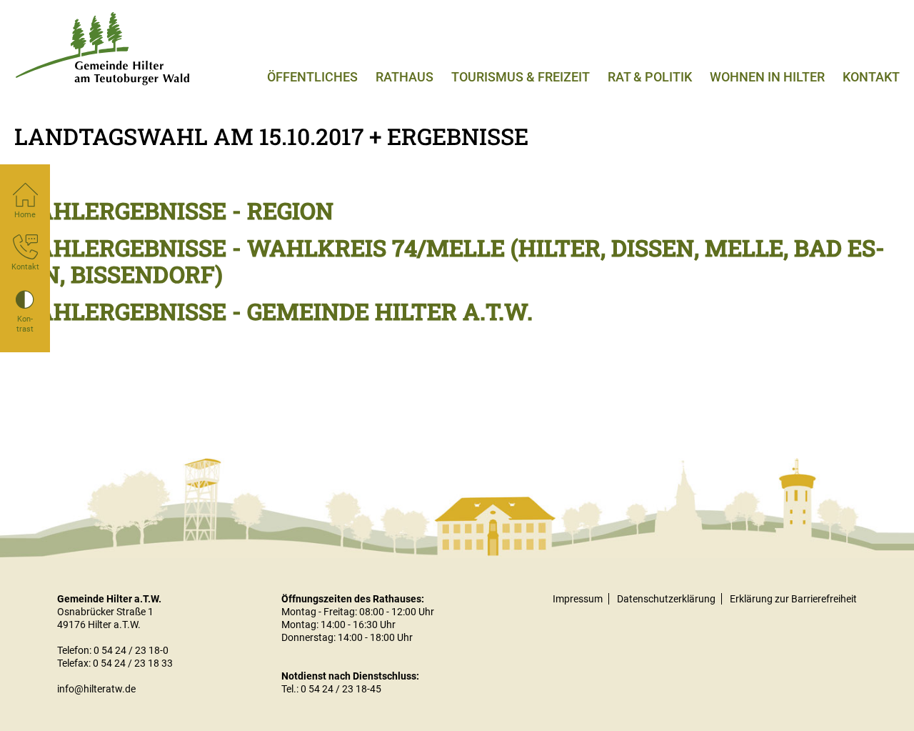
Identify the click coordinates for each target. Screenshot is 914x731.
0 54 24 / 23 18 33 (133, 663)
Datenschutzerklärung (666, 599)
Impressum (578, 599)
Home (25, 214)
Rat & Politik (650, 76)
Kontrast (25, 324)
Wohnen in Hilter (767, 76)
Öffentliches (312, 76)
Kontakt (871, 76)
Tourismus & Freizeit (520, 76)
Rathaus (404, 76)
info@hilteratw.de (96, 689)
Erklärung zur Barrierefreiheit (793, 599)
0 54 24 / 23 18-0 (131, 650)
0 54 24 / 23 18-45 (341, 689)
